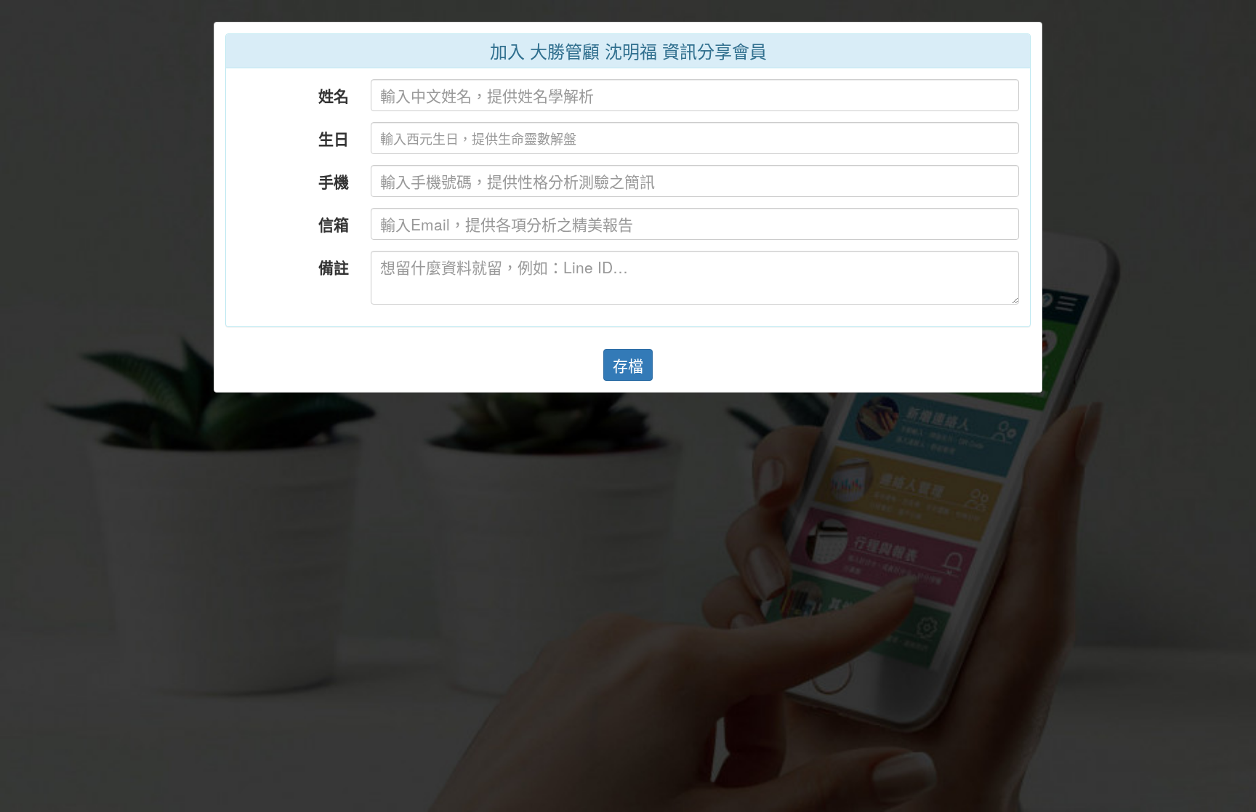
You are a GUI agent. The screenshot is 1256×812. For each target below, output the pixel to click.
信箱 (333, 224)
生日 (333, 138)
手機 (333, 181)
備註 (333, 267)
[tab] (628, 51)
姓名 (333, 95)
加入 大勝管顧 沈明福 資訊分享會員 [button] (628, 50)
